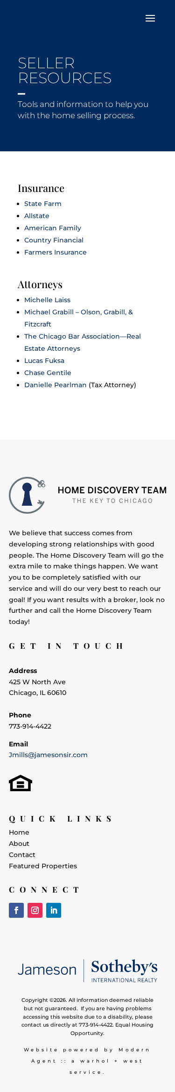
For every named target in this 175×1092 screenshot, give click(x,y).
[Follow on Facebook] (16, 910)
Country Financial (54, 240)
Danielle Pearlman (55, 385)
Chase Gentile (47, 373)
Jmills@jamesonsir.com (48, 755)
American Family (52, 228)
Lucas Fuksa (44, 360)
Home (19, 832)
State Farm (43, 203)
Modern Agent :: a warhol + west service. (91, 1061)
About (19, 843)
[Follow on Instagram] (35, 910)
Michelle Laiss (47, 300)
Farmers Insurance (55, 252)
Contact (22, 855)
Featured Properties (43, 866)
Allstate (36, 216)
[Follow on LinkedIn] (53, 910)
